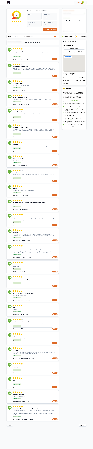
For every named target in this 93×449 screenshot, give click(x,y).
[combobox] (28, 36)
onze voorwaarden (77, 104)
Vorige (10, 425)
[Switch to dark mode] (79, 2)
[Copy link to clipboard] (76, 2)
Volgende (82, 425)
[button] (74, 128)
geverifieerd (69, 119)
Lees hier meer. (71, 122)
